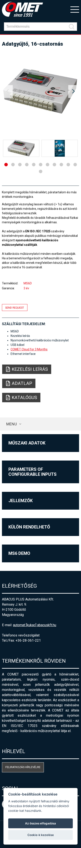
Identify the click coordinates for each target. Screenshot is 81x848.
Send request (14, 307)
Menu (11, 424)
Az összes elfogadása (40, 823)
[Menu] (74, 9)
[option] (40, 91)
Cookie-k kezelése (40, 835)
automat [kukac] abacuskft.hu (34, 625)
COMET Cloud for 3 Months (29, 349)
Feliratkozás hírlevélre (22, 767)
